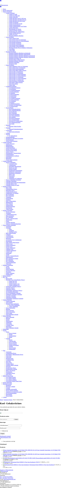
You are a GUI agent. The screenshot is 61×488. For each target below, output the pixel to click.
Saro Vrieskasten (13, 113)
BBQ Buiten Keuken (11, 233)
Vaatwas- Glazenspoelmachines (13, 223)
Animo (7, 266)
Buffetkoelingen (10, 146)
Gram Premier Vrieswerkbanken (16, 46)
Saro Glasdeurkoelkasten (15, 110)
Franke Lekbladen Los (14, 285)
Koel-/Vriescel (9, 203)
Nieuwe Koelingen (7, 11)
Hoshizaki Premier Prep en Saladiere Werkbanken (20, 47)
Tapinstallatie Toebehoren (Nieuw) (14, 290)
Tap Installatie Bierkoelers (12, 292)
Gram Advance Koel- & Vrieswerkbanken (19, 41)
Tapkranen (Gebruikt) (11, 297)
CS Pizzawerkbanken (14, 94)
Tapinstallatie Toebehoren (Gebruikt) (14, 298)
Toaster (7, 254)
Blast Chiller (9, 187)
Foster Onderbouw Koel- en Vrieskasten (18, 66)
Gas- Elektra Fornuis (11, 377)
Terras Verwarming (10, 312)
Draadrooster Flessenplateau (15, 170)
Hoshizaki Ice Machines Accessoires (14, 138)
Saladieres (8, 199)
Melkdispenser (9, 202)
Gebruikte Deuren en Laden (12, 185)
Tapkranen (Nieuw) (10, 289)
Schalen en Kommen (14, 345)
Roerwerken (12, 175)
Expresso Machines (10, 270)
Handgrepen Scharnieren (15, 173)
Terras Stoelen (9, 302)
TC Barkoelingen (13, 135)
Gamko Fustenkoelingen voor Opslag (18, 26)
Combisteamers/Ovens (11, 214)
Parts (4, 350)
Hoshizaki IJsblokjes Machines (16, 61)
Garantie (8, 388)
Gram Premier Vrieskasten (15, 43)
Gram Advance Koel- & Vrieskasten (17, 39)
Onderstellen (9, 324)
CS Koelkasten (12, 89)
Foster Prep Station (13, 83)
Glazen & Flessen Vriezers (15, 30)
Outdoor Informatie (10, 301)
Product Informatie (7, 382)
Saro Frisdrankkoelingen (14, 109)
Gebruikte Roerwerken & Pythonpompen (15, 182)
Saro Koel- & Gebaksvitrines (16, 121)
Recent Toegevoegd (7, 10)
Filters (10, 229)
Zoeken (16, 419)
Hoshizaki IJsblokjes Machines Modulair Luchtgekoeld (22, 55)
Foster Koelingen (10, 65)
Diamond (8, 127)
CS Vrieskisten (12, 101)
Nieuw (7, 332)
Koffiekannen (9, 274)
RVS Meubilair (9, 217)
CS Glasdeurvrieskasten (14, 98)
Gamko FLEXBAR (13, 22)
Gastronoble (9, 130)
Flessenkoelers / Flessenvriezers (13, 153)
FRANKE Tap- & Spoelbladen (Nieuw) (15, 279)
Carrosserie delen (13, 163)
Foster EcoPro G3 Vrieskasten (16, 73)
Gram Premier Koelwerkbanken (16, 45)
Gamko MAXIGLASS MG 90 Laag (17, 19)
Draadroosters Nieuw (11, 368)
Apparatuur (8, 226)
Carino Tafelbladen (13, 306)
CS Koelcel (11, 102)
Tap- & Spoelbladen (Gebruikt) (13, 293)
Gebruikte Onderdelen (11, 181)
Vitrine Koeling (9, 209)
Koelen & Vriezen (7, 186)
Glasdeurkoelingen (10, 147)
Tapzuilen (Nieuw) (10, 288)
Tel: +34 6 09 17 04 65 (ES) (6, 478)
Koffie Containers (10, 273)
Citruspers (8, 234)
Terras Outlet (9, 313)
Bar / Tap (5, 277)
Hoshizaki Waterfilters (14, 62)
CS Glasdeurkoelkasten (14, 90)
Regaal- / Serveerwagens (12, 218)
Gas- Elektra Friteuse (11, 378)
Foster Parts (8, 356)
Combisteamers (9, 235)
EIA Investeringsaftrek (11, 393)
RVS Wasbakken (10, 261)
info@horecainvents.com (9, 479)
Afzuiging (8, 227)
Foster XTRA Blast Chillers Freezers (17, 70)
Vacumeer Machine (10, 222)
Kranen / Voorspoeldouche (12, 255)
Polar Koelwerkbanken (14, 131)
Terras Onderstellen (10, 308)
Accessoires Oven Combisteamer (13, 239)
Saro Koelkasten (13, 111)
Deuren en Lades (13, 167)
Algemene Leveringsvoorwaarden (14, 392)
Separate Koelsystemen (11, 150)
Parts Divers (9, 374)
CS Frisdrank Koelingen (14, 87)
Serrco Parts (9, 362)
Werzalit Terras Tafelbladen (12, 304)
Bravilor (8, 267)
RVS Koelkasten (10, 194)
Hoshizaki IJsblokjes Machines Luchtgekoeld (19, 53)
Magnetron (8, 238)
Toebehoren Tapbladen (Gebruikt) (14, 294)
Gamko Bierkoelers (13, 27)
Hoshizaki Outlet (13, 63)
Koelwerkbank (9, 198)
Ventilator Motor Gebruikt (12, 365)
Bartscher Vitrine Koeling (15, 126)
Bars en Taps (9, 278)
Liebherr (8, 133)
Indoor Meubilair (7, 316)
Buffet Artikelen (7, 275)
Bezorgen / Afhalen (10, 386)
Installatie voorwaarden (11, 389)
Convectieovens (9, 237)
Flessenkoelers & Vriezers (15, 29)
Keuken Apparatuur (7, 210)
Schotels (11, 346)
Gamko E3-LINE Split (14, 15)
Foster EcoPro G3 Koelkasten (16, 71)
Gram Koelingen (10, 37)
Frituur (7, 221)
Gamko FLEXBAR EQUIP (15, 23)
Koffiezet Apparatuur (8, 265)
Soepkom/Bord (12, 336)
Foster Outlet (12, 85)
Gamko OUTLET (13, 34)
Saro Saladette (12, 117)
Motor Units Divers (10, 370)
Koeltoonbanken (10, 139)
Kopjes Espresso (13, 344)
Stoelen (7, 320)
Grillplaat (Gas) (9, 249)
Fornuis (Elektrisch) (10, 247)
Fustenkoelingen (10, 154)
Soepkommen (12, 349)
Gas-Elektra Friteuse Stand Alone (14, 381)
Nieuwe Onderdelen (10, 162)
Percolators (8, 271)
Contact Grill (9, 251)
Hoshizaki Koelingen (11, 51)
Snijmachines (9, 219)
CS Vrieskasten (12, 97)
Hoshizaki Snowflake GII (15, 58)
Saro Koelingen (9, 107)
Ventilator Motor (10, 364)
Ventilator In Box (13, 231)
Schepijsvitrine (9, 205)
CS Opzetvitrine (13, 95)
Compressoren (12, 165)
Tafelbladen (8, 322)
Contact (5, 397)
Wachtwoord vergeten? (5, 436)
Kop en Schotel (12, 333)
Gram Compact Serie (14, 38)
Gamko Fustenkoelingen (14, 25)
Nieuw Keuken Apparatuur (9, 225)
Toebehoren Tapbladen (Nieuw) (13, 286)
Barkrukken (9, 326)
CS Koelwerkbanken (14, 91)
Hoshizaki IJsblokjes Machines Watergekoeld (19, 54)
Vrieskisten (8, 197)
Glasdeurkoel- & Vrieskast (12, 193)
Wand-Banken (9, 321)
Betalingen (8, 385)
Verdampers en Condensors (15, 178)
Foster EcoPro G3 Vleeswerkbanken (17, 78)
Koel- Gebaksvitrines (11, 201)
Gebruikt (8, 338)
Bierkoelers (8, 158)
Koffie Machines (10, 269)
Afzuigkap (8, 213)
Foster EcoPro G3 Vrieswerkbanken (17, 75)
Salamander (8, 253)
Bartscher (8, 125)
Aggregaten (8, 352)
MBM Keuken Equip (8, 376)
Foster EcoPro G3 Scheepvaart (16, 79)
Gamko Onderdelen (7, 161)
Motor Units (12, 174)
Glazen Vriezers (9, 151)
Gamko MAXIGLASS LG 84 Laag (17, 18)
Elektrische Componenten (15, 171)
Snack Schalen (12, 348)
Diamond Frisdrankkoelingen (16, 129)
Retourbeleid (9, 394)
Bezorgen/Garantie (7, 384)
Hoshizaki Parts (9, 358)
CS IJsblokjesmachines (14, 103)
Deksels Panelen (13, 169)
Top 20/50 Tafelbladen (14, 305)
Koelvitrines (9, 157)
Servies (4, 330)
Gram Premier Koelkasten (15, 42)
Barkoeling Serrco (10, 190)
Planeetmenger (9, 257)
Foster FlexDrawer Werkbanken (16, 81)
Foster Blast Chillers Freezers (16, 82)
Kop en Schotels (13, 342)
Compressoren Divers (11, 353)
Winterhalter (6, 329)
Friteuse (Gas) (9, 243)
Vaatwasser (8, 263)
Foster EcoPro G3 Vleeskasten (16, 77)
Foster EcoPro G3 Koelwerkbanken (17, 74)
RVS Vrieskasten (10, 195)
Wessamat (8, 366)
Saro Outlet (11, 123)
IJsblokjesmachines (10, 206)
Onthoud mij (4, 431)
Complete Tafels (10, 325)
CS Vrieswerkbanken (14, 99)
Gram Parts (8, 357)
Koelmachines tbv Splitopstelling (16, 31)
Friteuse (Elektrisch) (10, 245)
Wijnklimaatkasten (10, 137)
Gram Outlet (12, 50)
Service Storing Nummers (12, 390)
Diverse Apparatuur (10, 211)
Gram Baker (12, 49)
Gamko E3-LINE (13, 14)
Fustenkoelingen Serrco (11, 189)
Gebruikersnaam (4, 425)
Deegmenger (9, 241)
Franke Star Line (13, 281)
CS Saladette (12, 93)
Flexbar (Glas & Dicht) (11, 149)
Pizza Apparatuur (10, 215)
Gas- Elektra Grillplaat (11, 380)
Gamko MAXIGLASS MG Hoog (17, 21)
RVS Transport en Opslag (12, 258)
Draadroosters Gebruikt (11, 369)
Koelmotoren (9, 207)
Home (4, 9)
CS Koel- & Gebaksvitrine (15, 105)
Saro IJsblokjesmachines (14, 122)
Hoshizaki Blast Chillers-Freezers (17, 59)
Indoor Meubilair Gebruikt (12, 328)
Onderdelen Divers (10, 373)
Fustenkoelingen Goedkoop (12, 155)
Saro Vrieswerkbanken (14, 115)
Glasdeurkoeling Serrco (11, 191)
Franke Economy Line (14, 283)
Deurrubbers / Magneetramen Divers (14, 354)
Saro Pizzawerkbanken (14, 118)
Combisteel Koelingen (11, 86)
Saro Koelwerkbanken (14, 114)
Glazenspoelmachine (11, 262)
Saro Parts (8, 361)
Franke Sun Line (13, 282)
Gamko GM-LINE (13, 17)
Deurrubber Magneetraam (15, 166)
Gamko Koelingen (10, 13)
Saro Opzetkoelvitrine (14, 119)
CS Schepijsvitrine (13, 106)
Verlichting (11, 177)
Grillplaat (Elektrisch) (11, 250)
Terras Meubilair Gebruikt (12, 314)
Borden (10, 334)
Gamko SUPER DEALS (15, 33)
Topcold (8, 134)
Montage (8, 309)
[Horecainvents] (4, 5)
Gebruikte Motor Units (11, 183)
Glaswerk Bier (12, 341)
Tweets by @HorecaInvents (6, 470)
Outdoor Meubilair (7, 300)
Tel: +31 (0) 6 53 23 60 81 (6, 476)
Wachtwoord (3, 428)
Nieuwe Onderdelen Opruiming (13, 179)
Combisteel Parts (10, 360)
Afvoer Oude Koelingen (11, 141)
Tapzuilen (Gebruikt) (11, 296)
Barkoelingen (9, 145)
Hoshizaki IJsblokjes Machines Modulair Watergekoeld (22, 57)
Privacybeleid (9, 396)
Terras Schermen (10, 310)
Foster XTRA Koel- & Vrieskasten (17, 67)
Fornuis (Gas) (9, 246)
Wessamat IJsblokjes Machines (16, 35)
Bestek (10, 337)
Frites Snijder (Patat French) (12, 242)
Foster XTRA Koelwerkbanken (16, 69)
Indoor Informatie (10, 317)
